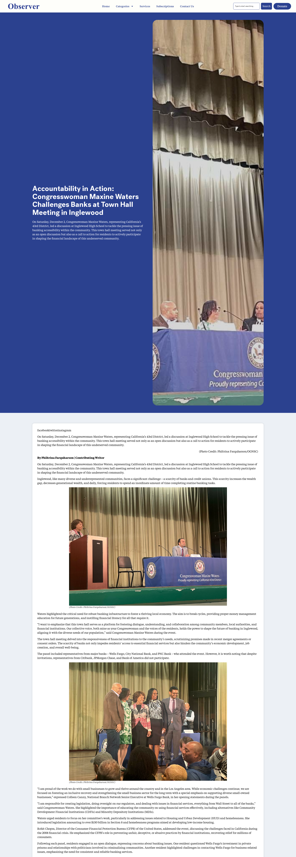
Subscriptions (165, 6)
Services (145, 6)
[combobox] (246, 6)
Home (106, 6)
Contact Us (187, 6)
